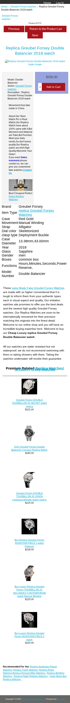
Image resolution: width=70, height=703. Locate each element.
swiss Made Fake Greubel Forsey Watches (38, 288)
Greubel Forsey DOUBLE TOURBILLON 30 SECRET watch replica (29, 403)
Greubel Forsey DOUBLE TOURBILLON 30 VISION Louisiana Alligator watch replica (29, 496)
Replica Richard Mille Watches (29, 673)
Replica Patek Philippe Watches (31, 676)
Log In (60, 2)
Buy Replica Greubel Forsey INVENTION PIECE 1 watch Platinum (29, 543)
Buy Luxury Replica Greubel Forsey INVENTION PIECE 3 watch (29, 636)
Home (47, 2)
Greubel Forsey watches (23, 6)
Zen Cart (61, 699)
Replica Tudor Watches (25, 670)
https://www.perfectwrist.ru (33, 699)
